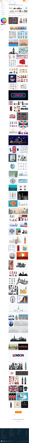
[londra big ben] (23, 290)
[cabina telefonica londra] (18, 248)
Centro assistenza (19, 431)
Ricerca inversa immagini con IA (4, 436)
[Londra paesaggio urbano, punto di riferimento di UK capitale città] (15, 240)
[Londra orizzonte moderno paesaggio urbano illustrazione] (23, 225)
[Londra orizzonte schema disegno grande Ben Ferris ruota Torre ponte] (23, 203)
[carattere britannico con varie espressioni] (12, 396)
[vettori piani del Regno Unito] (13, 70)
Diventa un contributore (19, 434)
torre (26, 15)
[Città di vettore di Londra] (23, 174)
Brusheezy (2, 431)
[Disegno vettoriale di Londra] (23, 131)
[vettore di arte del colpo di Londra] (13, 218)
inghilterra (19, 15)
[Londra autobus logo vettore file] (22, 63)
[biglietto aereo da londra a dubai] (23, 181)
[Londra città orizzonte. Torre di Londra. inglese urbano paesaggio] (14, 225)
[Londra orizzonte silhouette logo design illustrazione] (23, 188)
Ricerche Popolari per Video (12, 436)
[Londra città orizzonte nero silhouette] (16, 366)
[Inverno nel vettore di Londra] (13, 174)
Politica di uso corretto (26, 441)
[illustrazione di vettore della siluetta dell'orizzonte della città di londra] (24, 109)
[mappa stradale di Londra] (13, 203)
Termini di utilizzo (18, 441)
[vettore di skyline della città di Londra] (13, 131)
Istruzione (2, 434)
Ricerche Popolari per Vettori (12, 434)
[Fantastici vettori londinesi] (18, 231)
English (26, 431)
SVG (10, 15)
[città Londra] (21, 323)
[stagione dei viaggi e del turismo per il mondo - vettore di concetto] (18, 27)
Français (26, 434)
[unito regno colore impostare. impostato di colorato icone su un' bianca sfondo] (13, 273)
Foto (16, 15)
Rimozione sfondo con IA (3, 437)
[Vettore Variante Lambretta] (23, 70)
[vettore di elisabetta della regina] (23, 20)
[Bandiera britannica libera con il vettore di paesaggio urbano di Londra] (23, 124)
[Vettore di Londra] (22, 299)
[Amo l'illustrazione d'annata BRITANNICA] (13, 388)
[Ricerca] (26, 2)
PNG (13, 15)
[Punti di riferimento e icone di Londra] (13, 124)
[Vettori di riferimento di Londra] (22, 158)
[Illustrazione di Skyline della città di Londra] (13, 188)
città (21, 15)
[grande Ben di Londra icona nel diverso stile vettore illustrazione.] (13, 195)
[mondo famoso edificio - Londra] (25, 248)
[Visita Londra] (23, 50)
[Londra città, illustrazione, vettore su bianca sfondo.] (11, 323)
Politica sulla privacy (21, 441)
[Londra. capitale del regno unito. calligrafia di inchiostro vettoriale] (22, 281)
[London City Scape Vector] (13, 42)
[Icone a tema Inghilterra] (13, 86)
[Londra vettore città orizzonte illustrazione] (13, 347)
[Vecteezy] (0, 0)
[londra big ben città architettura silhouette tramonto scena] (22, 256)
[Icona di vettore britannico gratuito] (22, 166)
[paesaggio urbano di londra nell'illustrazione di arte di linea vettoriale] (23, 86)
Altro (26, 435)
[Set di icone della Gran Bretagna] (22, 79)
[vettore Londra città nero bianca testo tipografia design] (24, 404)
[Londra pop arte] (11, 265)
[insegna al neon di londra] (18, 95)
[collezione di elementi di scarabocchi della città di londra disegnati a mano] (12, 35)
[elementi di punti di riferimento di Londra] (12, 63)
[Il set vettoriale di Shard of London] (22, 35)
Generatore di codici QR (3, 438)
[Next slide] (27, 15)
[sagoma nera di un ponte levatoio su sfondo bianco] (20, 103)
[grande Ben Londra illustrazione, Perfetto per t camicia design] (12, 256)
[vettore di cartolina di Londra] (12, 158)
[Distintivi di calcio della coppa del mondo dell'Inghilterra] (12, 79)
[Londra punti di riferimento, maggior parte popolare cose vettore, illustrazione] (23, 218)
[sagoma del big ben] (11, 404)
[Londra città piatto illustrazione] (23, 42)
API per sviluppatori (3, 435)
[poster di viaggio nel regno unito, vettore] (23, 317)
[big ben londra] (12, 166)
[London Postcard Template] (22, 396)
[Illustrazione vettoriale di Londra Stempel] (13, 181)
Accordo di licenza (11, 431)
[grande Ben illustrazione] (22, 195)
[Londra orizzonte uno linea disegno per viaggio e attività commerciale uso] (18, 309)
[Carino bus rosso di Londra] (12, 116)
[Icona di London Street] (22, 116)
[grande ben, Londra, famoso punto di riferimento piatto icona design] (16, 317)
